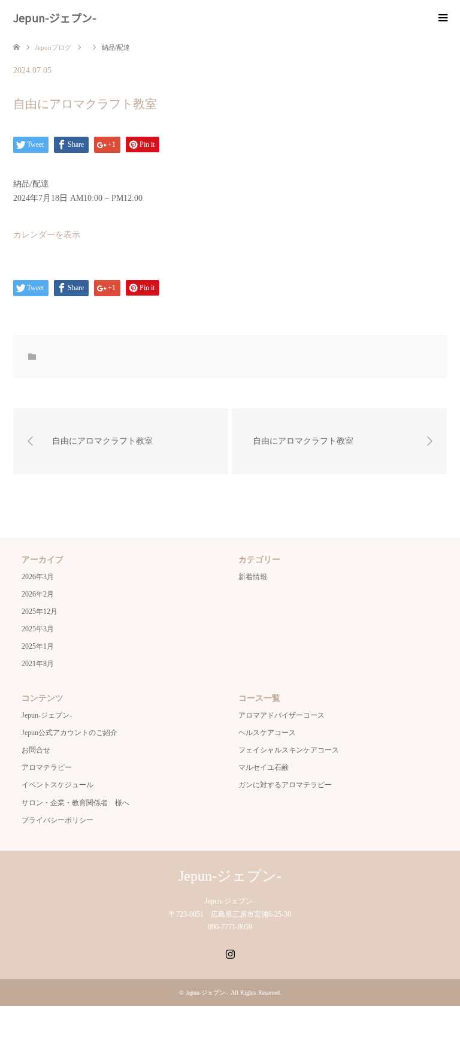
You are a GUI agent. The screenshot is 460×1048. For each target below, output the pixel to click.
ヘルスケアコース (267, 732)
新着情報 (252, 577)
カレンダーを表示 (46, 234)
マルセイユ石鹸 (263, 767)
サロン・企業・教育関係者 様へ (75, 803)
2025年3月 (38, 629)
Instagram (230, 952)
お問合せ (36, 750)
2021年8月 (38, 663)
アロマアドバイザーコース (281, 715)
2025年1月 (38, 646)
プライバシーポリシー (57, 820)
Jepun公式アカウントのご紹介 (69, 732)
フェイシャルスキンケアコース (288, 750)
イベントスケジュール (57, 785)
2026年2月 (38, 594)
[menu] (442, 18)
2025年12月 (40, 611)
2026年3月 (38, 577)
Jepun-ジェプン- (54, 17)
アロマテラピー (47, 767)
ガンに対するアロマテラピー (285, 785)
